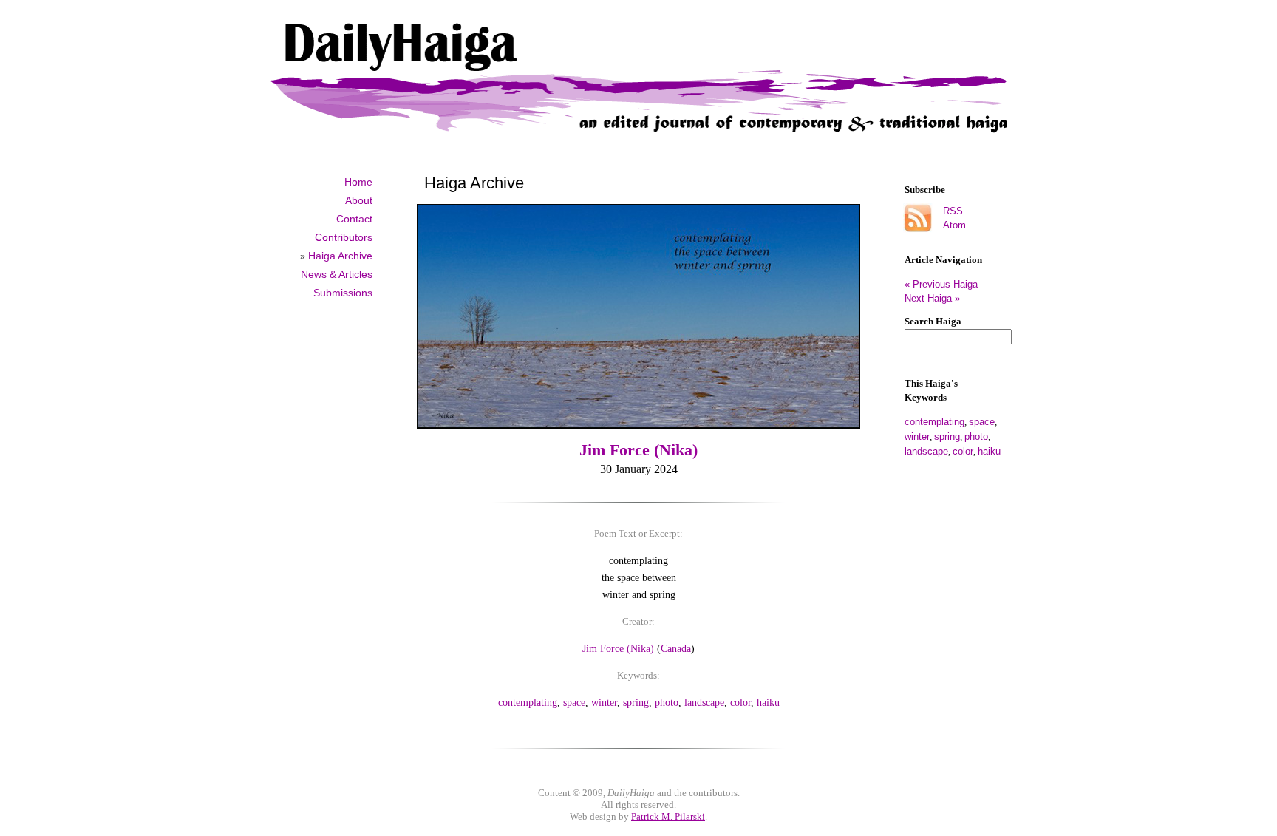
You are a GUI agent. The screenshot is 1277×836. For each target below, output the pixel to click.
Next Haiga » (932, 298)
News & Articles (336, 274)
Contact (354, 219)
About (358, 200)
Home (358, 182)
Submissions (342, 293)
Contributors (343, 237)
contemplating (934, 421)
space (982, 421)
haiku (989, 451)
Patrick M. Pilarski (668, 816)
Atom (954, 225)
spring (947, 436)
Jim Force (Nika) (638, 450)
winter (917, 436)
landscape (926, 451)
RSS (953, 211)
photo (976, 436)
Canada (676, 648)
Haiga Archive (340, 256)
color (963, 451)
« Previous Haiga (947, 284)
